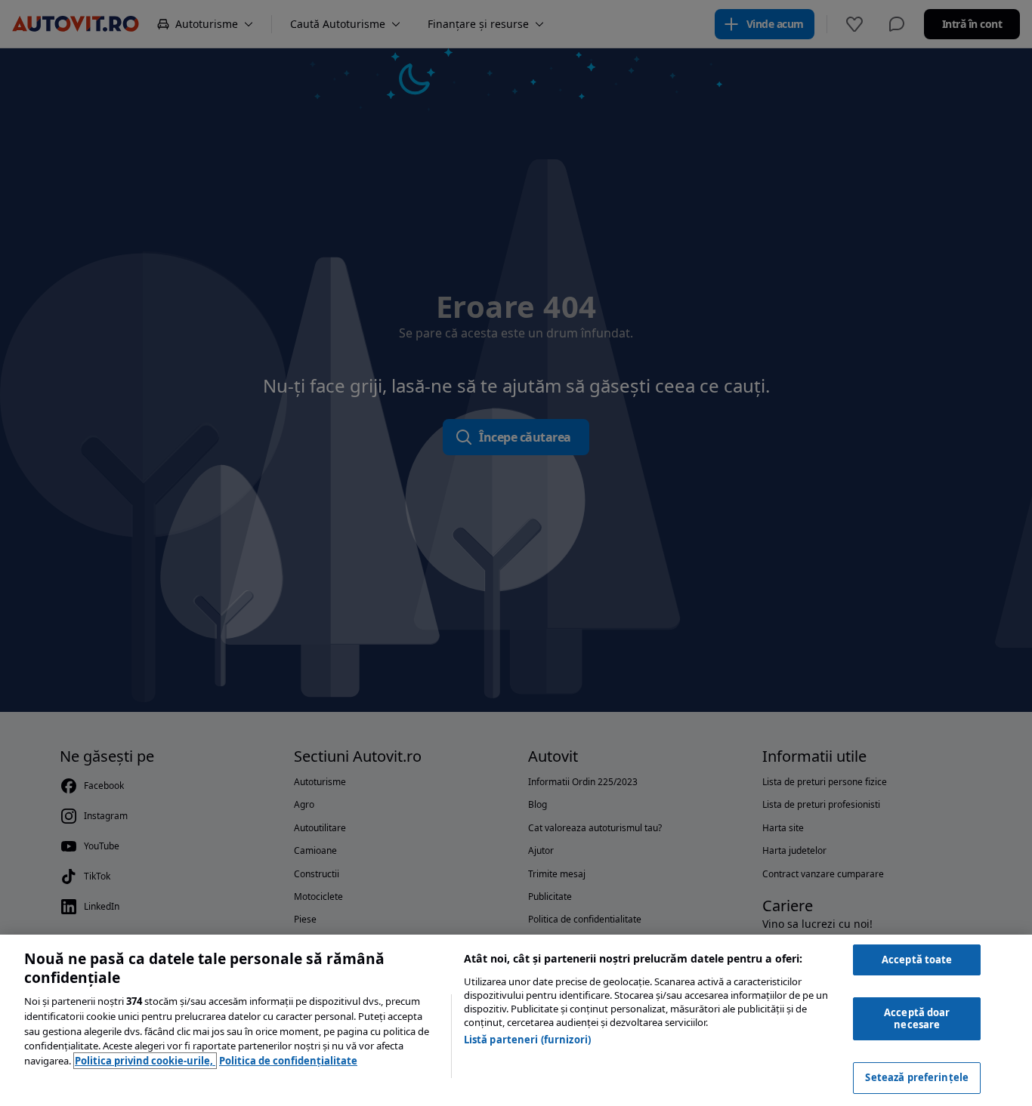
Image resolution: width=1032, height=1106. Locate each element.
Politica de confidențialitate (288, 1060)
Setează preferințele (917, 1077)
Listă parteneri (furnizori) (528, 1039)
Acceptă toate (917, 959)
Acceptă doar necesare (917, 1018)
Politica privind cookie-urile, (145, 1060)
